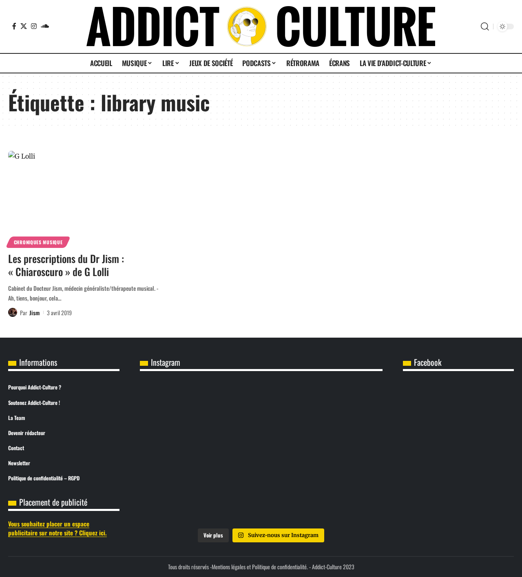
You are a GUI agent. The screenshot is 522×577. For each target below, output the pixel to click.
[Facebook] (14, 26)
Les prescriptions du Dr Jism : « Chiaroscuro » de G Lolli (66, 265)
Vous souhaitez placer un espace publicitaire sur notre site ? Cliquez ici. (57, 528)
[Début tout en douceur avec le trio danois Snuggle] (343, 453)
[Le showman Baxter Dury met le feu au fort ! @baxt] (343, 499)
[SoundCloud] (45, 26)
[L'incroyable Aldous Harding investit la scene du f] (261, 453)
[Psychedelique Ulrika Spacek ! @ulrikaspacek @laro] (180, 453)
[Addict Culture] (260, 26)
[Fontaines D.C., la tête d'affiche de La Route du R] (261, 406)
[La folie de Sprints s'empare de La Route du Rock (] (261, 499)
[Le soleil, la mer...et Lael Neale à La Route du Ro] (180, 499)
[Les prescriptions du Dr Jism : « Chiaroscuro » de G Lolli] (87, 198)
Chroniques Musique (38, 242)
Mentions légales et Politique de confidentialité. (260, 566)
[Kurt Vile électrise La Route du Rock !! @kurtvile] (343, 406)
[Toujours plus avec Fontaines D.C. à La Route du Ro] (180, 406)
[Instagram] (34, 26)
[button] (485, 26)
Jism (34, 312)
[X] (23, 26)
